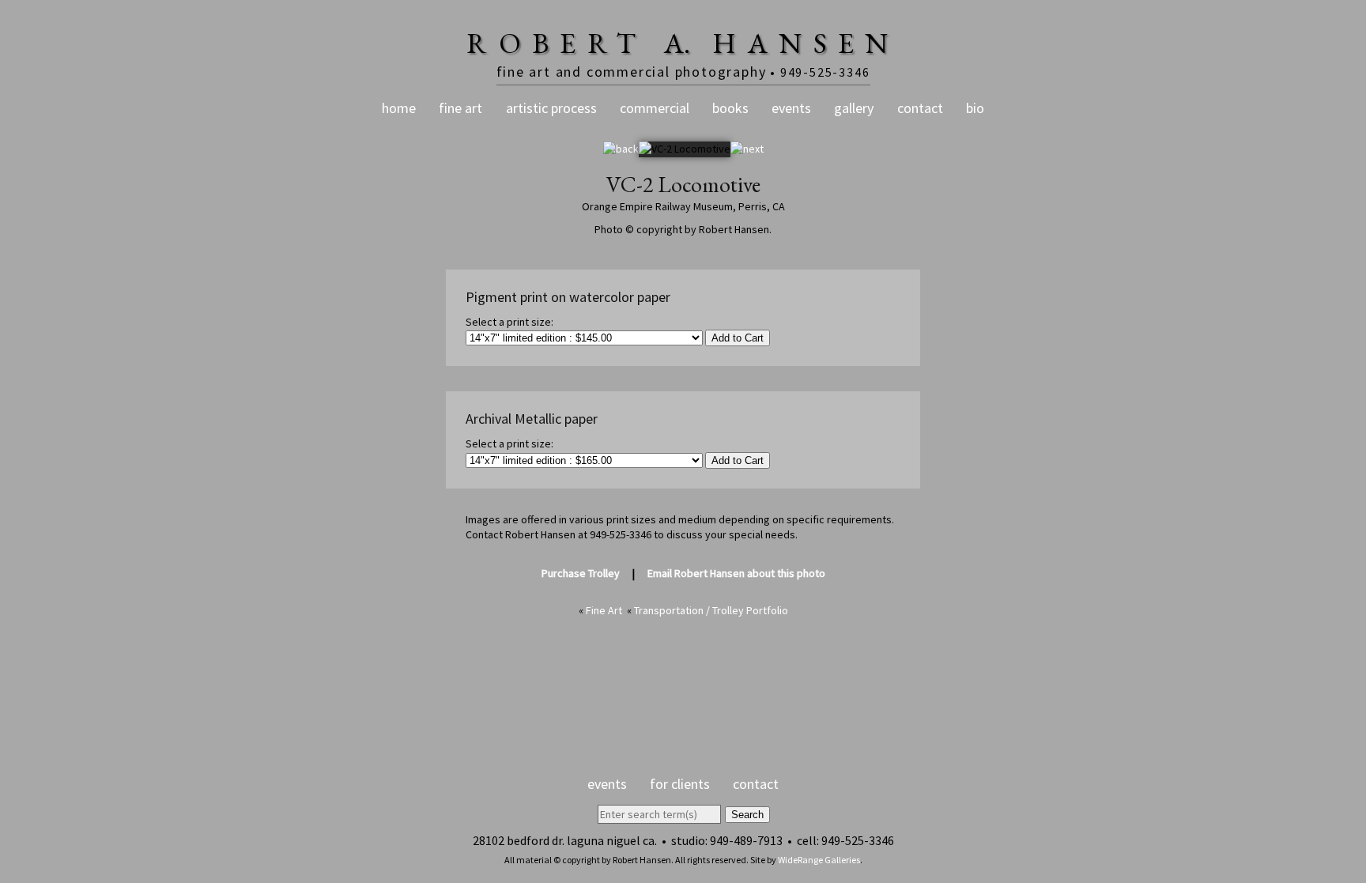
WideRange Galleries (819, 860)
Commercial (654, 108)
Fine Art (460, 108)
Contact (920, 108)
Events (791, 108)
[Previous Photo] (621, 149)
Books (730, 108)
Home (399, 108)
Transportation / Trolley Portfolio (711, 610)
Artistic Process (551, 108)
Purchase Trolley (580, 573)
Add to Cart (737, 338)
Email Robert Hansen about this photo (736, 573)
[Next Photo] (747, 149)
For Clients (680, 784)
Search (747, 815)
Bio (975, 108)
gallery (854, 108)
